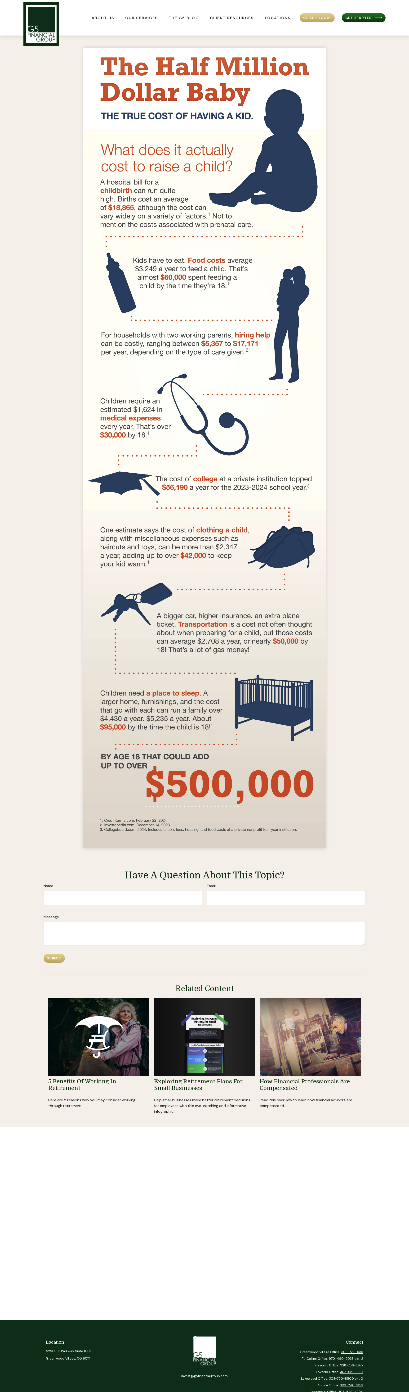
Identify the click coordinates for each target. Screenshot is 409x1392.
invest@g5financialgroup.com (204, 1376)
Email (211, 885)
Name (48, 885)
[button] (103, 17)
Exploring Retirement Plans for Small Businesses (198, 1085)
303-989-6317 (351, 1372)
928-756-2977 (351, 1365)
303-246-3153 (351, 1385)
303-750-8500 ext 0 (346, 1378)
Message (51, 916)
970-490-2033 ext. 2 (346, 1358)
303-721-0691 (352, 1352)
